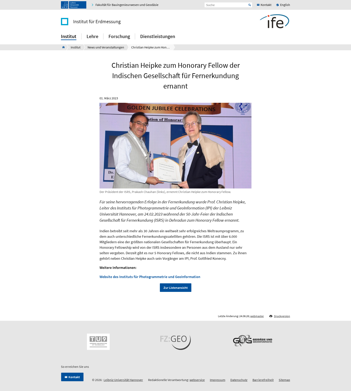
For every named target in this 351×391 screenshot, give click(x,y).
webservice (197, 380)
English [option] (285, 5)
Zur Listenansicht (176, 288)
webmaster (257, 316)
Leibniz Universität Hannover (123, 380)
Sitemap (284, 380)
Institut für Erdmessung (97, 21)
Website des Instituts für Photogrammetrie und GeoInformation (150, 276)
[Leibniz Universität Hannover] (73, 5)
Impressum (217, 380)
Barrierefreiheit (263, 380)
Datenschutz (238, 380)
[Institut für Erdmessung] (62, 47)
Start (249, 4)
